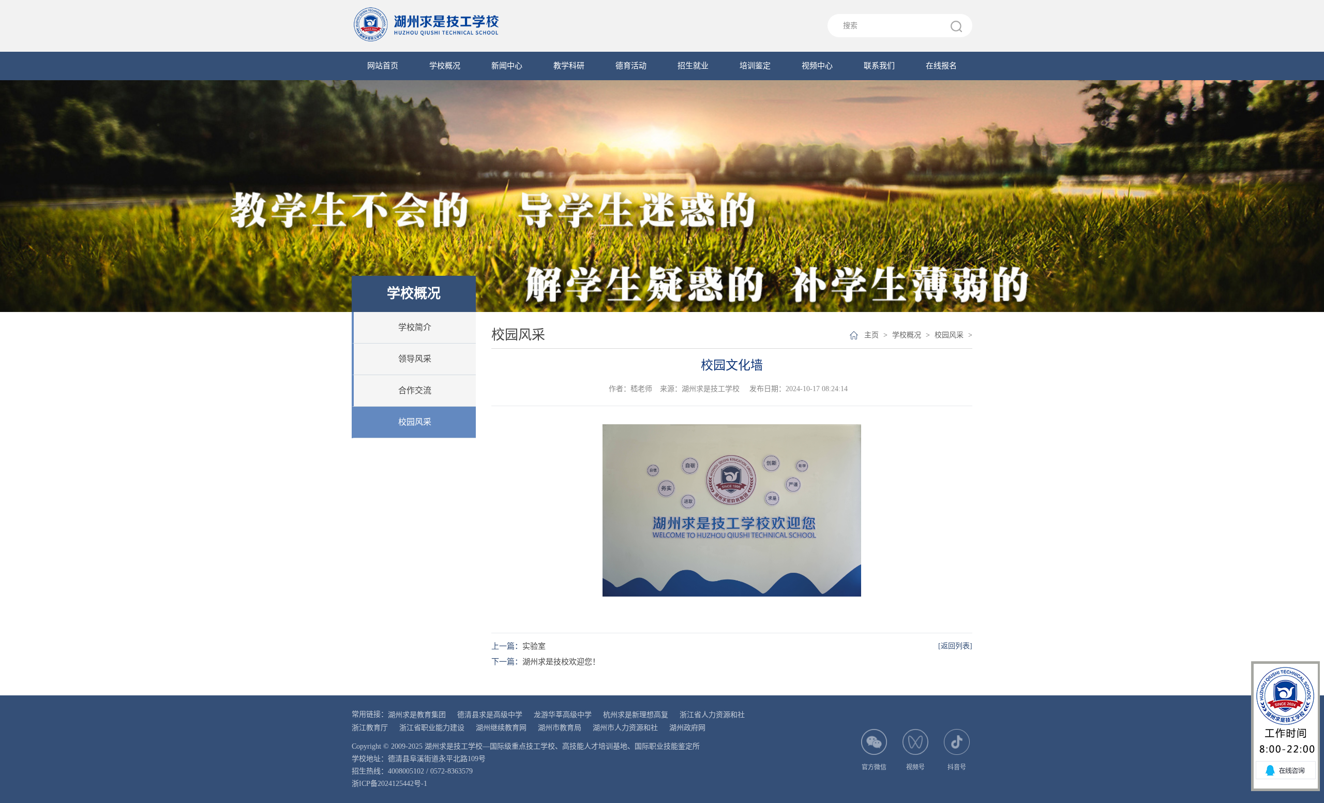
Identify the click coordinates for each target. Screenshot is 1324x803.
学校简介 (414, 327)
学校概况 (444, 66)
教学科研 (568, 66)
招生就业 (693, 66)
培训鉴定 (755, 66)
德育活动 (630, 66)
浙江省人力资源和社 (712, 715)
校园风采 (414, 422)
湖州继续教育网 (501, 728)
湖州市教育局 (559, 728)
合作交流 (414, 390)
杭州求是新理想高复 (635, 715)
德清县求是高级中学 (489, 715)
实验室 (534, 646)
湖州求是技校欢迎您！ (561, 662)
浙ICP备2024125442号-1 (389, 783)
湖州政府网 (687, 728)
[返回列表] (955, 646)
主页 (871, 335)
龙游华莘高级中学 (563, 715)
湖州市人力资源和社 (625, 728)
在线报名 (941, 66)
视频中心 (817, 66)
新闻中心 (506, 66)
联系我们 (879, 66)
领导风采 (414, 358)
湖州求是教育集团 (417, 715)
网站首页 (382, 66)
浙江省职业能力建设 (431, 728)
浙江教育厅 (370, 728)
